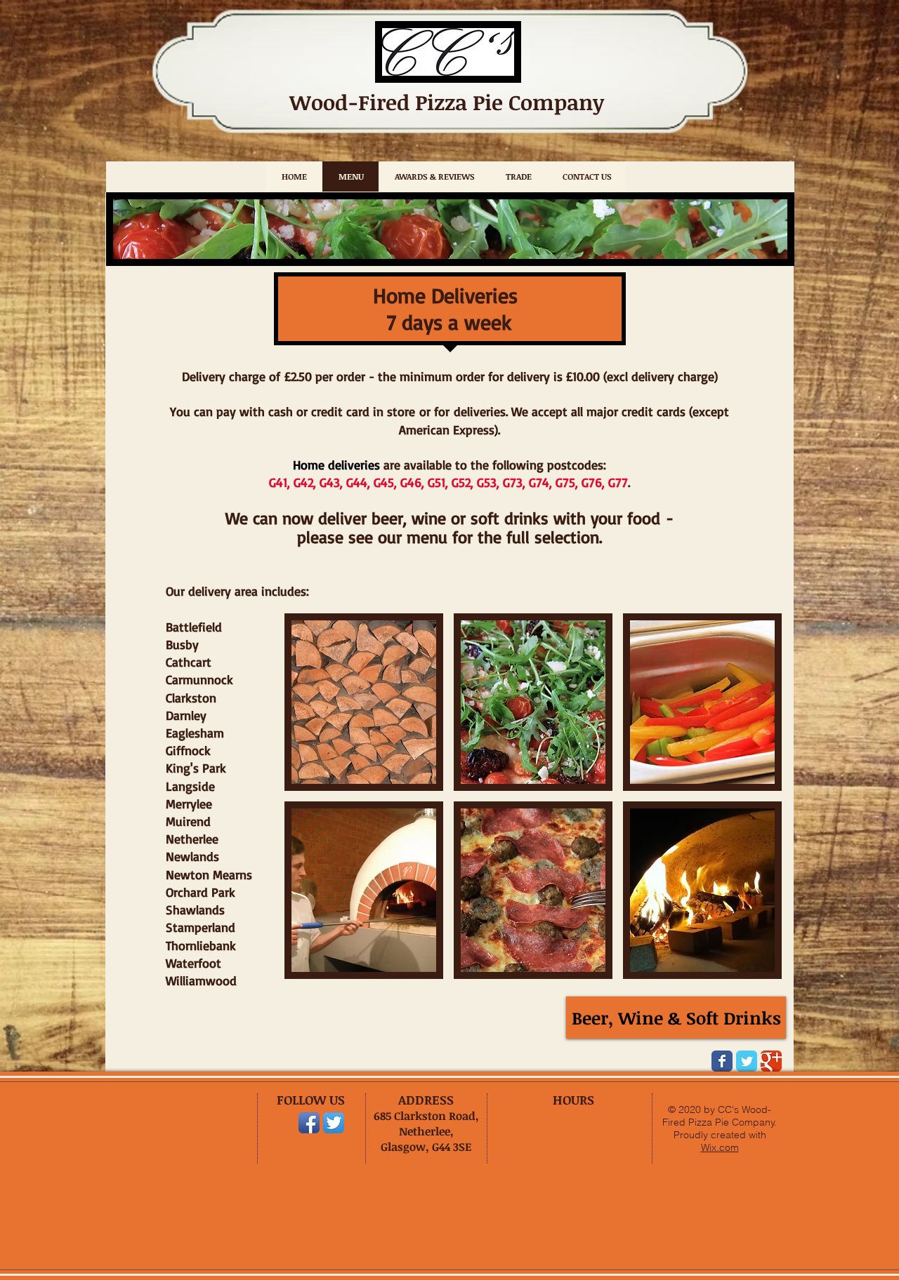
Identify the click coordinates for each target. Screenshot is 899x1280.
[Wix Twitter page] (746, 1061)
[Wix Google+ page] (771, 1061)
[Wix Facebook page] (722, 1061)
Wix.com (720, 1147)
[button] (363, 702)
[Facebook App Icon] (309, 1122)
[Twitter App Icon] (333, 1122)
